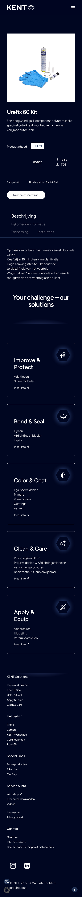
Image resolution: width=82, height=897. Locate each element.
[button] (7, 890)
